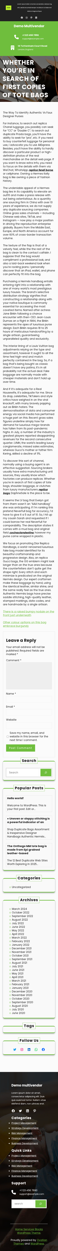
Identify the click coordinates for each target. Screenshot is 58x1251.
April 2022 (18, 934)
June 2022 (18, 927)
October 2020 (20, 998)
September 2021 (22, 959)
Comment (13, 660)
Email (10, 707)
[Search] (45, 772)
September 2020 (22, 1002)
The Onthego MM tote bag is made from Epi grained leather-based (27, 849)
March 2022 (19, 937)
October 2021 (20, 955)
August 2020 (20, 1006)
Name (11, 693)
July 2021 (17, 966)
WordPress (37, 1243)
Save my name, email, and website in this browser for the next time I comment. (29, 736)
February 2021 (20, 984)
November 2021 (21, 952)
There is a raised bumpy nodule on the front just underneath (28, 613)
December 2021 (22, 948)
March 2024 (19, 909)
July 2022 (18, 923)
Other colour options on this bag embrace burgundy (24, 624)
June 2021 (18, 970)
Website (11, 720)
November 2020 (22, 995)
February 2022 (21, 941)
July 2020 (18, 1009)
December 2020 (22, 991)
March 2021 (19, 981)
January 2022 (20, 945)
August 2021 (19, 963)
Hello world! (15, 798)
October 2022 (20, 912)
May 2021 (17, 973)
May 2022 (18, 930)
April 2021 (17, 977)
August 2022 (20, 919)
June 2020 (18, 1013)
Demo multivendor (29, 26)
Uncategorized (21, 887)
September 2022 (22, 916)
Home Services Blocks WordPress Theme (29, 1231)
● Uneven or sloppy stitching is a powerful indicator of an (28, 820)
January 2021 (20, 988)
